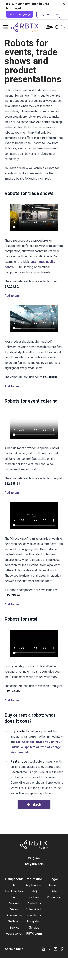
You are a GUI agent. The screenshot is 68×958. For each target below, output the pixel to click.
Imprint (53, 885)
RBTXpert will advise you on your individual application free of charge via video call (36, 747)
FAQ (34, 891)
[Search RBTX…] (57, 27)
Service (14, 927)
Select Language (19, 14)
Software (14, 921)
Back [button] (37, 804)
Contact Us (34, 903)
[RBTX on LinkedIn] (43, 949)
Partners (34, 897)
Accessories (14, 933)
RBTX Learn (34, 933)
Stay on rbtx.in (48, 14)
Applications (34, 885)
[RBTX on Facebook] (61, 949)
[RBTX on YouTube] (49, 949)
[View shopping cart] (63, 27)
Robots (14, 885)
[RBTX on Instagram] (55, 949)
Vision (14, 909)
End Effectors (14, 891)
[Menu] (6, 27)
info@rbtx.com (34, 864)
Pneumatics (14, 915)
